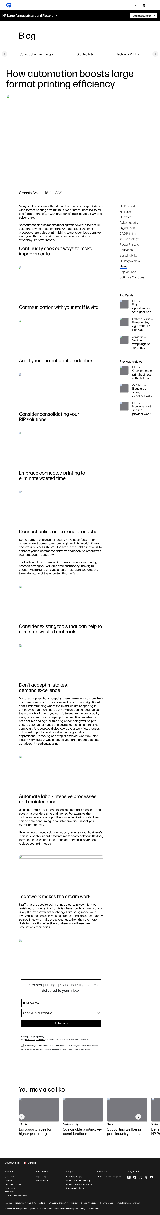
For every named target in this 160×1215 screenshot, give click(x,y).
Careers (8, 1180)
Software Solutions (132, 277)
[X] (146, 1177)
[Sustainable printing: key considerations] (83, 1109)
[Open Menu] (151, 5)
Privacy (74, 1203)
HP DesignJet (129, 206)
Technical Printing (128, 54)
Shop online (41, 1177)
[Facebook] (134, 1177)
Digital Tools (127, 228)
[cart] (144, 5)
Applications (128, 272)
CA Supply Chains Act (58, 1203)
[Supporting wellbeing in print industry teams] (127, 1109)
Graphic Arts (85, 54)
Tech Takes (10, 1192)
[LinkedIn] (129, 1177)
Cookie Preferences (90, 1203)
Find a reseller (42, 1180)
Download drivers (74, 1177)
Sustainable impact (13, 1184)
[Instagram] (140, 1177)
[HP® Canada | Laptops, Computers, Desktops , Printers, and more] (8, 5)
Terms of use (107, 1203)
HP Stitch (125, 217)
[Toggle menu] (56, 16)
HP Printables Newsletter (16, 1195)
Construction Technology (37, 54)
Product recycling (23, 1203)
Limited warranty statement (128, 1203)
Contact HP (10, 1177)
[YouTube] (151, 1177)
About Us (9, 1171)
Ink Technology (129, 239)
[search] (136, 5)
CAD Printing (128, 233)
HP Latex (125, 212)
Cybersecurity (129, 222)
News (123, 266)
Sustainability (128, 255)
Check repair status (75, 1188)
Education (126, 250)
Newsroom (10, 1188)
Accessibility (39, 1203)
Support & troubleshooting (78, 1180)
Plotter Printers (129, 244)
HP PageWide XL (131, 261)
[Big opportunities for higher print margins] (39, 1109)
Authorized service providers (79, 1184)
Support (70, 1171)
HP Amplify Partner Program (109, 1177)
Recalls (8, 1203)
